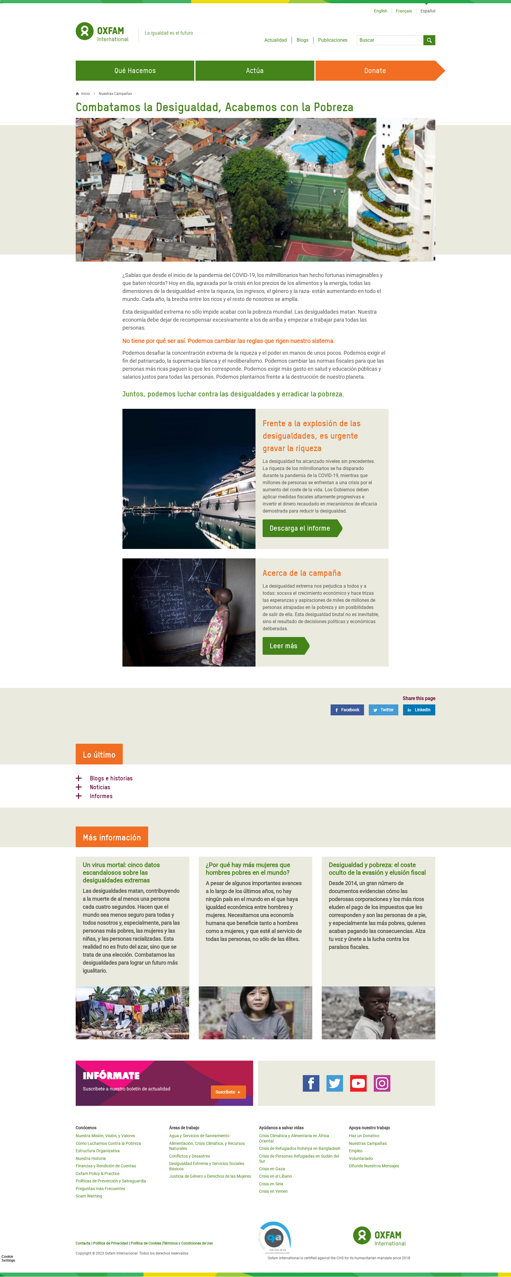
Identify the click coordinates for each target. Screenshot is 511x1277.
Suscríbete (225, 1092)
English (380, 11)
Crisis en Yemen (273, 1191)
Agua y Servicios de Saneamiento (199, 1135)
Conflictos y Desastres (189, 1156)
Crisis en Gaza (272, 1168)
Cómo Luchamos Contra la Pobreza (108, 1143)
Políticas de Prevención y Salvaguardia (111, 1181)
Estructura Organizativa (98, 1150)
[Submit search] (429, 40)
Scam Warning (89, 1196)
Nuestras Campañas (115, 94)
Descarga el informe (300, 528)
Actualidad (275, 40)
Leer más (283, 645)
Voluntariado (361, 1158)
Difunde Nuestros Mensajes (374, 1165)
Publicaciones (332, 40)
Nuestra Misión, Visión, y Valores (105, 1135)
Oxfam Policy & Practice (97, 1173)
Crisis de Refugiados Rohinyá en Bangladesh (299, 1148)
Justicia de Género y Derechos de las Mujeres (210, 1176)
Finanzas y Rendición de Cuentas (106, 1165)
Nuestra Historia (91, 1158)
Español (428, 11)
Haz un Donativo (364, 1135)
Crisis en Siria (271, 1184)
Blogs (302, 40)
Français (404, 11)
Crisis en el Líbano (275, 1176)
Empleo (356, 1150)
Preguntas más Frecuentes (100, 1188)
